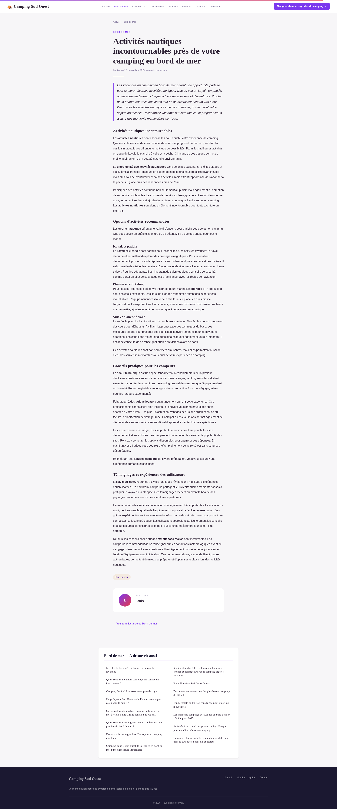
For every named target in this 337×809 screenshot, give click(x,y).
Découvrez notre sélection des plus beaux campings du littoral (201, 693)
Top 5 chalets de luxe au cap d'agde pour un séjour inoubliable (201, 704)
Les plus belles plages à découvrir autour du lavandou (130, 669)
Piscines (186, 6)
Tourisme (200, 6)
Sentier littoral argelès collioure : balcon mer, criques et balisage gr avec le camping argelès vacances (198, 671)
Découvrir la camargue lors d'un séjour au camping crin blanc (134, 736)
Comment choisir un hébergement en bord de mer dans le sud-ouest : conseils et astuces (200, 739)
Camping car (139, 6)
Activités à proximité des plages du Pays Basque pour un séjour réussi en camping (199, 728)
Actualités (215, 6)
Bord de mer (121, 6)
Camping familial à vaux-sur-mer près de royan (132, 691)
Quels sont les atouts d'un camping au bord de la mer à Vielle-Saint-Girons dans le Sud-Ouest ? (132, 712)
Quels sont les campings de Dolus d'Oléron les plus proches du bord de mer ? (134, 724)
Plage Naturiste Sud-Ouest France (191, 683)
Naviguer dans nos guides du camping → (302, 6)
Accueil (106, 6)
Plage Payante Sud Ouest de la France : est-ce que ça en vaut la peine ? (133, 701)
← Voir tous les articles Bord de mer (135, 623)
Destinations (157, 6)
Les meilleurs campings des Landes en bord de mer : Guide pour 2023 (201, 716)
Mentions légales (246, 777)
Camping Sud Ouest (28, 6)
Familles (173, 6)
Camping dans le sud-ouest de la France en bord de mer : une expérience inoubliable (134, 747)
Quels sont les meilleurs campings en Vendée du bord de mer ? (132, 681)
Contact (264, 777)
